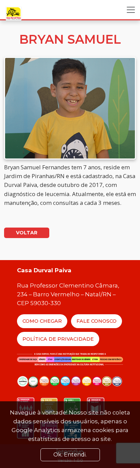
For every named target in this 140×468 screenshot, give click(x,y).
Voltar (26, 233)
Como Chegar (42, 321)
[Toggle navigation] (131, 9)
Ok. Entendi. (70, 454)
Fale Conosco (96, 321)
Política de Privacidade (58, 339)
